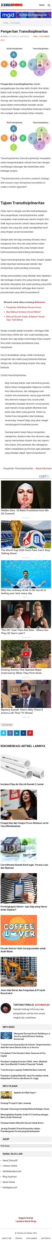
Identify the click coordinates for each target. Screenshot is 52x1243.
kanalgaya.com (10, 1187)
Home (5, 23)
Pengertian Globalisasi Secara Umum (23, 307)
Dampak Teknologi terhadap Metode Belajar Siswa (25, 1109)
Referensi (15, 23)
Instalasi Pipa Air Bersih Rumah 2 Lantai (22, 784)
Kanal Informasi (43, 468)
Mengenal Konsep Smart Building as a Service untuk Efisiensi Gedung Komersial (32, 1036)
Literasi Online (10, 1165)
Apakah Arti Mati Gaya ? (25, 1093)
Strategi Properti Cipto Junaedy (16, 1103)
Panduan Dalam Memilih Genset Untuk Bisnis (22, 1123)
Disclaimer (31, 1238)
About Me (6, 1238)
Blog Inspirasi (10, 1176)
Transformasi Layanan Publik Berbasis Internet (23, 1070)
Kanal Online (9, 1182)
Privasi (18, 1238)
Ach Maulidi (13, 36)
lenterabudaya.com (12, 1171)
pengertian (7, 725)
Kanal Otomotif (10, 1160)
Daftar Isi (45, 1238)
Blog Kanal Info (29, 1233)
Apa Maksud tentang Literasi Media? (23, 312)
